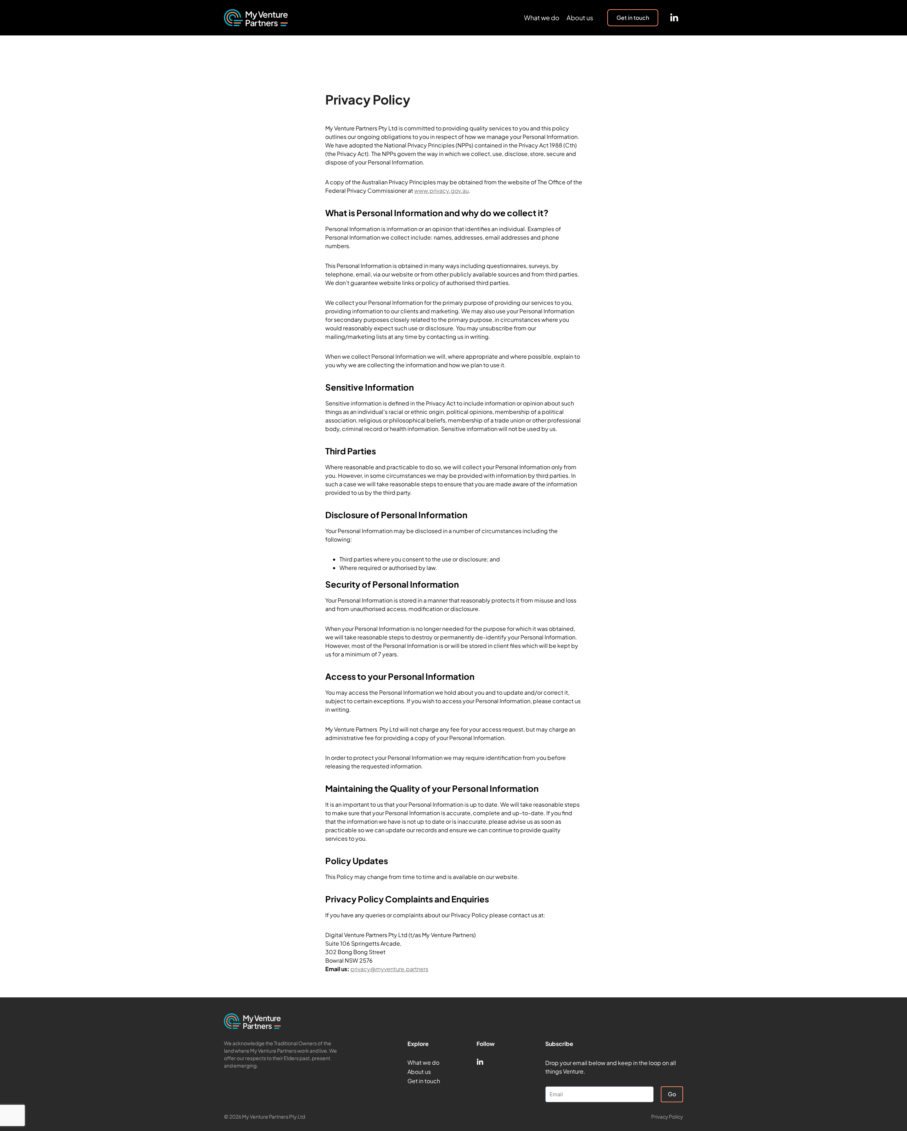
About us (580, 17)
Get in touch (423, 1081)
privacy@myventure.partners (389, 969)
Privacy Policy (667, 1116)
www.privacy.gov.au (441, 190)
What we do (541, 17)
